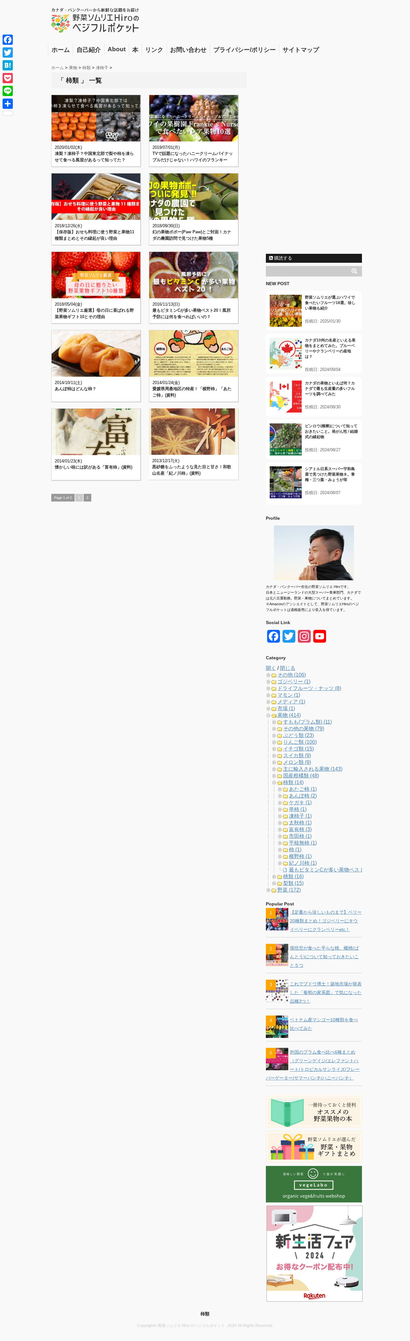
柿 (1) (295, 849)
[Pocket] (7, 78)
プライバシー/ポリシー (244, 49)
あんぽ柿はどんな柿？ (75, 388)
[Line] (7, 90)
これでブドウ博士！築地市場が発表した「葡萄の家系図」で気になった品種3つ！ (326, 992)
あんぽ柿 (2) (303, 796)
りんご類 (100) (300, 742)
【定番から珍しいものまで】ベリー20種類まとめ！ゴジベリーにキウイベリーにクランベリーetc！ (326, 921)
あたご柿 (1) (303, 789)
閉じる (287, 668)
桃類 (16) (293, 876)
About (117, 49)
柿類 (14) (293, 782)
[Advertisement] (314, 155)
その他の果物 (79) (303, 728)
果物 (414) (289, 715)
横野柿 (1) (300, 856)
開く (271, 668)
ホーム (61, 49)
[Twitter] (7, 52)
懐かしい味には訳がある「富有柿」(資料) (93, 467)
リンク (154, 49)
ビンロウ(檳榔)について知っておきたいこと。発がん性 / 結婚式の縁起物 (331, 431)
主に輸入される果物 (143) (312, 769)
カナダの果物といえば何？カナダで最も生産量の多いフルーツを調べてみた (330, 388)
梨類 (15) (293, 883)
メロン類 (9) (297, 762)
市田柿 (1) (300, 836)
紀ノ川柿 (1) (303, 863)
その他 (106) (291, 675)
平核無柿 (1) (303, 843)
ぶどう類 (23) (298, 735)
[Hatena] (7, 65)
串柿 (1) (298, 809)
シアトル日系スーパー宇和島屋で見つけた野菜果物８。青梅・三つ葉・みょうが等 (330, 474)
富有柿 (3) (300, 829)
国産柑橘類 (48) (301, 775)
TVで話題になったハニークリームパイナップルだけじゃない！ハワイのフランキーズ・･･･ (192, 160)
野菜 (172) (289, 890)
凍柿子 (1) (300, 816)
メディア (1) (291, 701)
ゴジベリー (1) (293, 681)
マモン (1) (288, 695)
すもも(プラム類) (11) (307, 722)
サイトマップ (301, 49)
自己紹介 (89, 49)
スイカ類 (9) (297, 755)
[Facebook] (7, 39)
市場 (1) (286, 708)
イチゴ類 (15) (298, 748)
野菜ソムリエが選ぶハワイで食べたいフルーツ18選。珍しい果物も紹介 (330, 302)
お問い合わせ (188, 49)
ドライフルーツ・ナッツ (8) (309, 688)
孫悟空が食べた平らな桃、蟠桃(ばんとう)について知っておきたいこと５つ (324, 956)
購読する (282, 258)
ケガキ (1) (300, 802)
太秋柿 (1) (300, 822)
